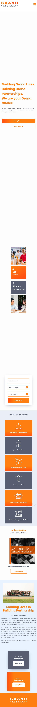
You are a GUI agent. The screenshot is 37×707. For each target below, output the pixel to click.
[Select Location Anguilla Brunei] (18, 395)
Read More (18, 571)
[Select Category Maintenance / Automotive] (18, 388)
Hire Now (17, 127)
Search (17, 400)
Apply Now (18, 121)
